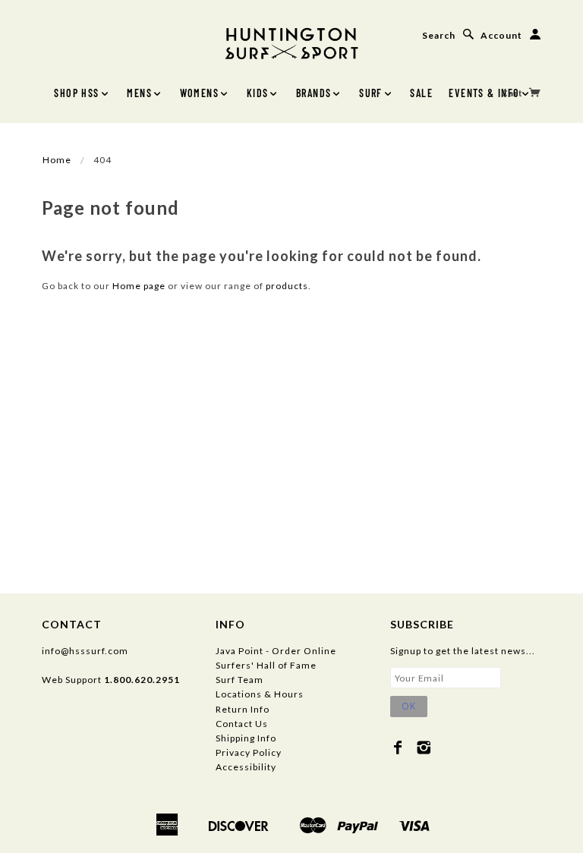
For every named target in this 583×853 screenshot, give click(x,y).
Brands (313, 93)
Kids (258, 93)
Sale (421, 93)
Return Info (242, 709)
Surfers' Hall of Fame (266, 665)
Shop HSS (76, 93)
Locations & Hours (260, 694)
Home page (138, 285)
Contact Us (242, 723)
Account (501, 35)
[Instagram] (424, 747)
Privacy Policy (249, 752)
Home (57, 159)
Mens (139, 93)
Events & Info (484, 93)
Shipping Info (246, 738)
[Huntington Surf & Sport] (291, 42)
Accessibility (246, 767)
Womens (199, 93)
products (287, 285)
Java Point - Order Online (276, 650)
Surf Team (239, 679)
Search (438, 35)
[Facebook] (398, 747)
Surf (371, 93)
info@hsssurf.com (85, 650)
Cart (513, 93)
